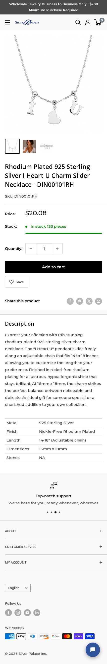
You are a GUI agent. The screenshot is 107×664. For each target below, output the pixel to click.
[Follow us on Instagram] (17, 612)
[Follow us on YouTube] (27, 612)
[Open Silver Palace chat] (93, 650)
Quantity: (13, 248)
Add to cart (53, 267)
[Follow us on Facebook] (8, 612)
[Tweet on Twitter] (89, 301)
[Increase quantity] (57, 248)
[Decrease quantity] (31, 248)
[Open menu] (7, 22)
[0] (98, 22)
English (13, 588)
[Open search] (78, 22)
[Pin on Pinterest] (79, 301)
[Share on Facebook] (70, 301)
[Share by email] (98, 301)
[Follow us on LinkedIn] (36, 612)
